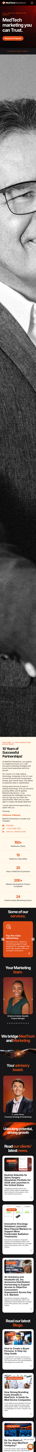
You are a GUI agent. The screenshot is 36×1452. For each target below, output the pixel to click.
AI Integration (12, 936)
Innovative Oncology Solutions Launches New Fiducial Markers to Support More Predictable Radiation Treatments (17, 1230)
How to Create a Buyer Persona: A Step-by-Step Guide (16, 1351)
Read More (31, 1198)
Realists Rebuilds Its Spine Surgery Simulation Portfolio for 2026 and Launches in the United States (17, 1180)
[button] (2, 939)
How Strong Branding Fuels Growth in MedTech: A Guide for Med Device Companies (17, 1396)
